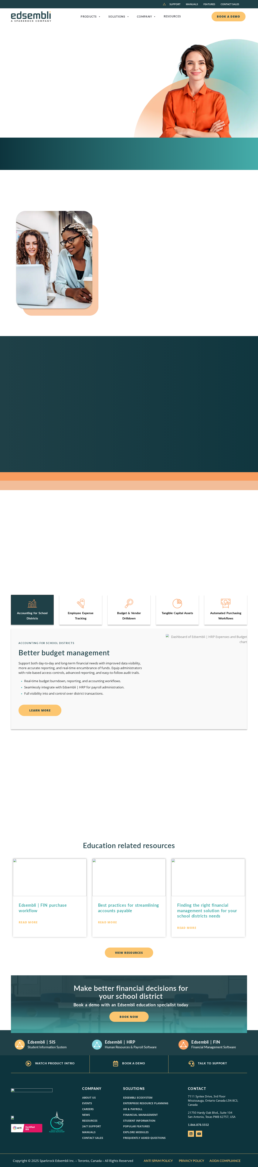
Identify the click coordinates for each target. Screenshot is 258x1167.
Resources (172, 16)
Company (144, 16)
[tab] (32, 610)
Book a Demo (133, 1063)
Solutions (116, 16)
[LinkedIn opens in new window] (191, 1134)
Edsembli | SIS (42, 1042)
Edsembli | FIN (205, 1042)
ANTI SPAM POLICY (158, 1160)
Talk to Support (212, 1063)
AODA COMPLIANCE (225, 1160)
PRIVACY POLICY (191, 1160)
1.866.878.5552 (198, 1125)
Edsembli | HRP (120, 1042)
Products (89, 16)
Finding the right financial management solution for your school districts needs (207, 910)
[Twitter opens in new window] (199, 1134)
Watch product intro (55, 1063)
